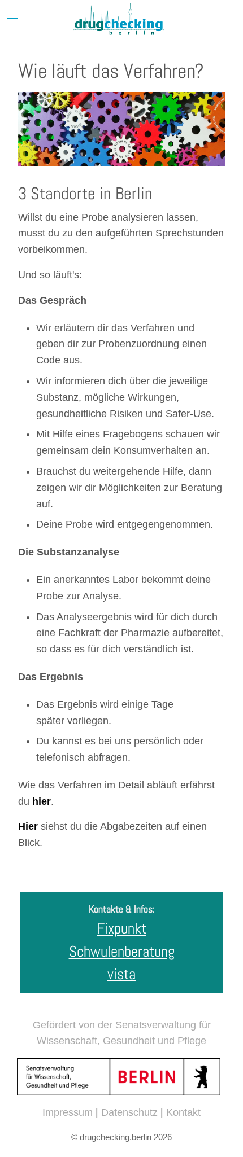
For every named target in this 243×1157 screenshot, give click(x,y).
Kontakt (183, 1112)
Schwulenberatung (122, 951)
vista (121, 974)
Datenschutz (129, 1112)
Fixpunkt (121, 928)
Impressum (67, 1112)
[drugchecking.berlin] (118, 20)
